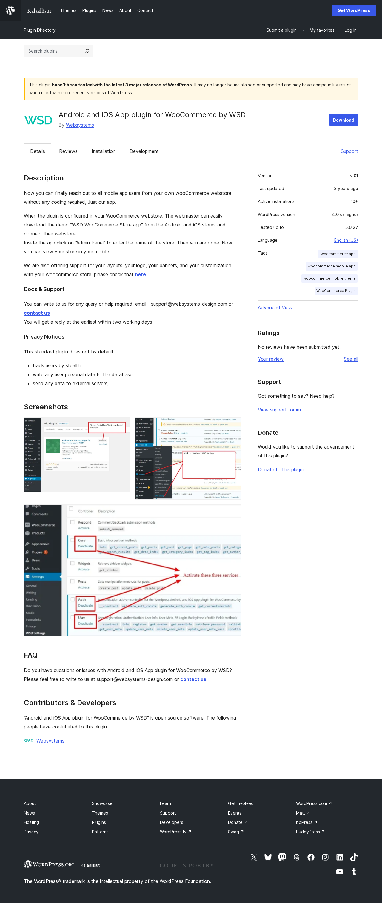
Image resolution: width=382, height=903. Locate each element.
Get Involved (241, 803)
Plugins (99, 822)
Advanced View (275, 307)
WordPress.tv (176, 831)
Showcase (102, 803)
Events (234, 812)
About (30, 803)
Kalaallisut (90, 865)
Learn (165, 803)
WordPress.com (314, 803)
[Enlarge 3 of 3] (233, 512)
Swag (236, 831)
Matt (303, 812)
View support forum (279, 410)
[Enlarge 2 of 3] (233, 425)
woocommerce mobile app (332, 266)
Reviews (68, 151)
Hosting (31, 822)
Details (37, 151)
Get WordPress (354, 10)
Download (343, 120)
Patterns (100, 831)
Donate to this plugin (281, 469)
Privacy (31, 831)
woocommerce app (338, 254)
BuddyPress (310, 831)
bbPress (307, 822)
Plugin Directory (40, 30)
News (29, 812)
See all (351, 359)
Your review (271, 359)
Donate (238, 822)
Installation (103, 151)
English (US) (346, 240)
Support (349, 151)
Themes (100, 812)
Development (144, 151)
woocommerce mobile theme (329, 278)
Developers (171, 822)
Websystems (80, 125)
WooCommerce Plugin (336, 290)
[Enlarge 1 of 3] (122, 425)
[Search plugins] (87, 51)
